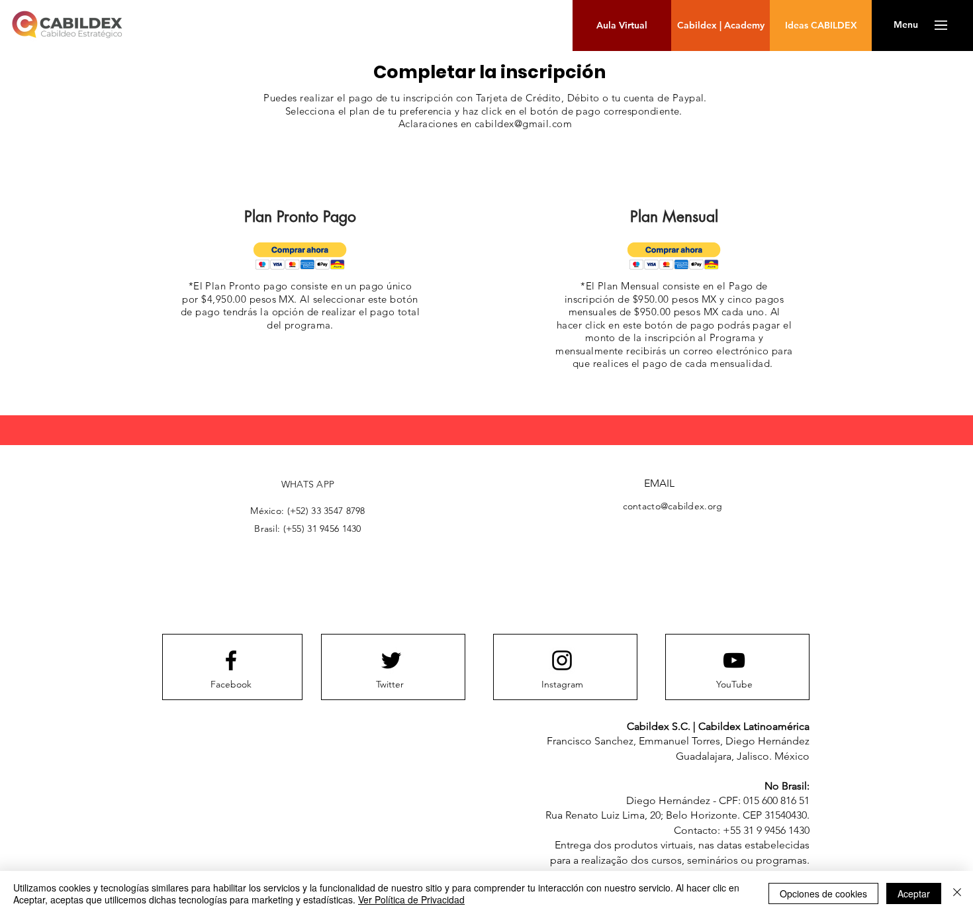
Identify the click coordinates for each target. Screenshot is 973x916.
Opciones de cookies (823, 893)
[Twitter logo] (391, 660)
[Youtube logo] (734, 660)
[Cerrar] (957, 893)
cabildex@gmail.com (523, 123)
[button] (905, 25)
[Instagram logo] (562, 660)
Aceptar (914, 893)
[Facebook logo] (231, 660)
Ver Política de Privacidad (411, 899)
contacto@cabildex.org (673, 506)
